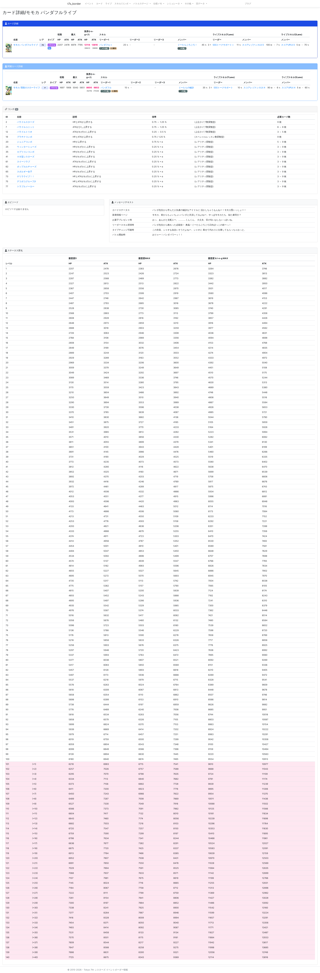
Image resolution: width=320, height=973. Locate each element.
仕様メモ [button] (158, 3)
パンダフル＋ (105, 45)
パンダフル (106, 87)
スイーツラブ (23, 161)
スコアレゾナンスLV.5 (253, 45)
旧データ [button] (200, 3)
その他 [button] (188, 3)
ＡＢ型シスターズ (25, 156)
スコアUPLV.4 (288, 87)
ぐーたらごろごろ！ (187, 45)
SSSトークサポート (223, 87)
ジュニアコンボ (24, 142)
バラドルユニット (25, 127)
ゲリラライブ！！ (25, 176)
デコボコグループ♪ (26, 181)
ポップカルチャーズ (26, 166)
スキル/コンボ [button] (121, 3)
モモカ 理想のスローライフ (26, 87)
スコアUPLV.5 (288, 45)
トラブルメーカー (25, 186)
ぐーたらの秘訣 (186, 87)
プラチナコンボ (24, 137)
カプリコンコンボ (25, 152)
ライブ (108, 3)
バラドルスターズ (25, 122)
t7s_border (74, 3)
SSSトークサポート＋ (223, 45)
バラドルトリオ (24, 132)
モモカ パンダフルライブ (25, 45)
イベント (89, 3)
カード (99, 3)
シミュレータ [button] (173, 3)
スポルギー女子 (24, 171)
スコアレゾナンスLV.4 (254, 87)
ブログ (248, 3)
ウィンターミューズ (26, 147)
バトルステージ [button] (141, 3)
